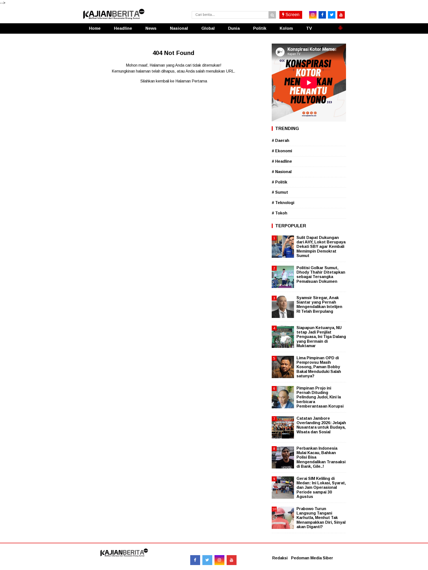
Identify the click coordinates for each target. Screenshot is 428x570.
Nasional (179, 28)
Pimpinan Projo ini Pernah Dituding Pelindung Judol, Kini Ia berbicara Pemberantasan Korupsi (320, 397)
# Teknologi (283, 203)
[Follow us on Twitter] (207, 560)
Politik (259, 28)
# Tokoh (279, 213)
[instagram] (313, 15)
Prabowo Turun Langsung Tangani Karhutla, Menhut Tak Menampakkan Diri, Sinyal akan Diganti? (321, 518)
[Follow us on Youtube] (232, 560)
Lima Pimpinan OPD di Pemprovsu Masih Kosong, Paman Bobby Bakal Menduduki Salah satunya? (318, 367)
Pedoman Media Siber (312, 558)
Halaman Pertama (191, 81)
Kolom (286, 28)
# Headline (282, 161)
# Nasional (282, 172)
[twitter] (331, 15)
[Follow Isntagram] (219, 560)
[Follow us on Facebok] (195, 560)
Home (95, 28)
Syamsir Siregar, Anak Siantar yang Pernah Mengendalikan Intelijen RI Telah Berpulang (319, 304)
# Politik (279, 182)
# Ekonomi (282, 151)
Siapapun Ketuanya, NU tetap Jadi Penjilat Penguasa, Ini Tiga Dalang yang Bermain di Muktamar (321, 337)
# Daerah (280, 140)
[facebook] (322, 15)
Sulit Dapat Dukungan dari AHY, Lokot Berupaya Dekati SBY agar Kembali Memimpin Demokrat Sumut (321, 246)
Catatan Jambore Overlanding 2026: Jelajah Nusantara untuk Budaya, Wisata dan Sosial (321, 425)
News (151, 28)
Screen (291, 14)
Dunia (234, 28)
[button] (340, 25)
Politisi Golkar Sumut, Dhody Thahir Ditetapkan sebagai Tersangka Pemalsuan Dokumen (320, 275)
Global (208, 28)
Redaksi (280, 558)
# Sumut (280, 192)
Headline (123, 28)
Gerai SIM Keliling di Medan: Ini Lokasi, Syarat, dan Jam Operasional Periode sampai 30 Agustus (321, 487)
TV (309, 28)
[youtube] (341, 15)
